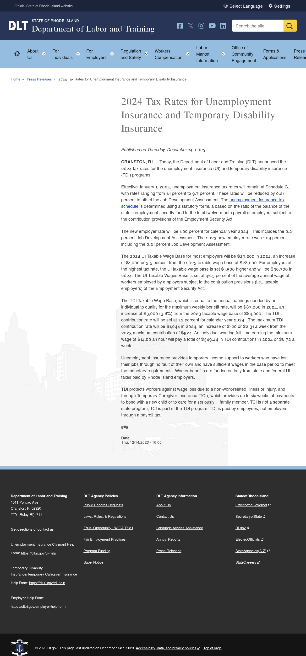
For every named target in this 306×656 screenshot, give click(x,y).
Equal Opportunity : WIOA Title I (108, 527)
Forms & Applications (274, 54)
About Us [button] (38, 54)
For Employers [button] (101, 54)
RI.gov (240, 527)
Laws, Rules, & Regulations (104, 516)
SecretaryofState (248, 516)
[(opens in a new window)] (180, 25)
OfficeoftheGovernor (251, 504)
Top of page (212, 647)
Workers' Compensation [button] (173, 54)
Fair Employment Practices (104, 539)
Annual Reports (168, 539)
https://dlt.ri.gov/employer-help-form (38, 606)
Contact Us (165, 516)
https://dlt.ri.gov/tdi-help (47, 582)
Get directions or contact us (32, 529)
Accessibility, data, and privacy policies (166, 647)
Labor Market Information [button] (212, 53)
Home (15, 78)
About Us (163, 504)
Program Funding (96, 550)
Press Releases (39, 78)
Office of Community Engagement (244, 53)
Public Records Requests (103, 504)
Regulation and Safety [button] (135, 54)
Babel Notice (93, 562)
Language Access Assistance (179, 527)
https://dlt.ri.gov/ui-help (38, 552)
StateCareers (245, 562)
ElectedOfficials (247, 539)
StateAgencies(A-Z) (250, 550)
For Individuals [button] (67, 54)
